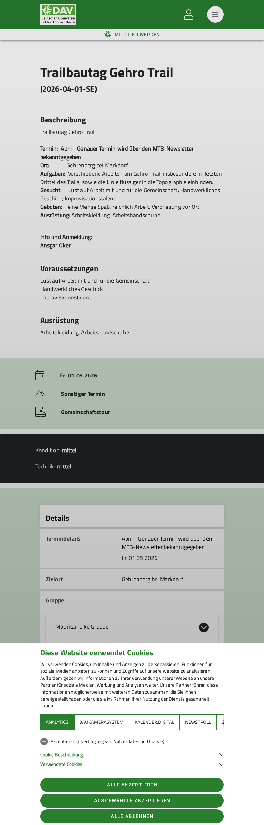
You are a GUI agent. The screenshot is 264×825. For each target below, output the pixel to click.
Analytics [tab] (57, 722)
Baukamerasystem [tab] (101, 722)
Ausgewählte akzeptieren (132, 800)
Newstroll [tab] (198, 722)
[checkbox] (132, 741)
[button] (132, 754)
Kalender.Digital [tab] (154, 722)
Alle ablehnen (132, 816)
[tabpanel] (132, 751)
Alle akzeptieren (132, 785)
